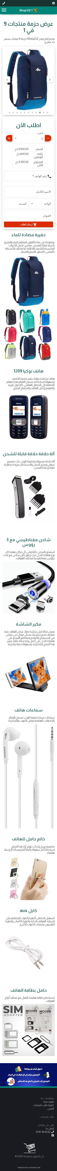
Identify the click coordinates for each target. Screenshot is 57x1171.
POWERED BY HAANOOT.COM (29, 1167)
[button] (47, 112)
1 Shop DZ (26, 10)
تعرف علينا (48, 1101)
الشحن (50, 1108)
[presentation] (50, 79)
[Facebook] (53, 3)
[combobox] (28, 139)
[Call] (3, 3)
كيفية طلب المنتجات (43, 1105)
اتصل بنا (50, 1128)
